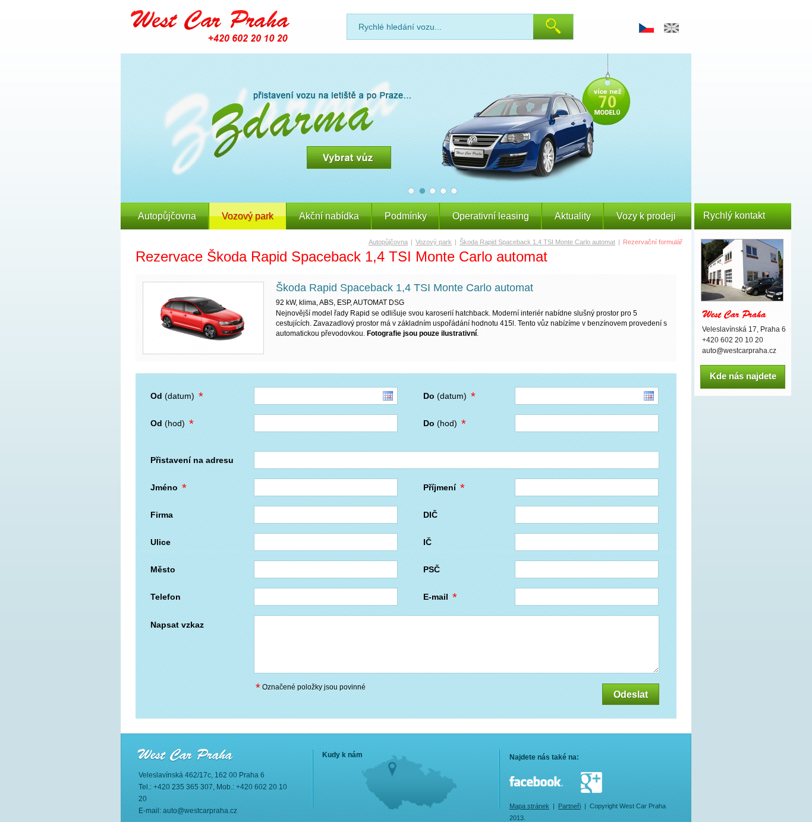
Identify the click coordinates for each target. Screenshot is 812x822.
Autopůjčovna (167, 216)
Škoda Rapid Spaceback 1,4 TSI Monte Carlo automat (537, 241)
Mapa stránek (529, 806)
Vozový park (434, 241)
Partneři (569, 806)
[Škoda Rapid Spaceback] (203, 318)
